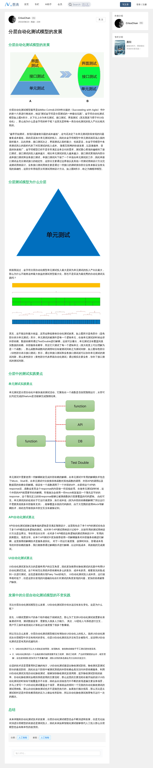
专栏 (37, 4)
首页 (26, 4)
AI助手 (48, 4)
